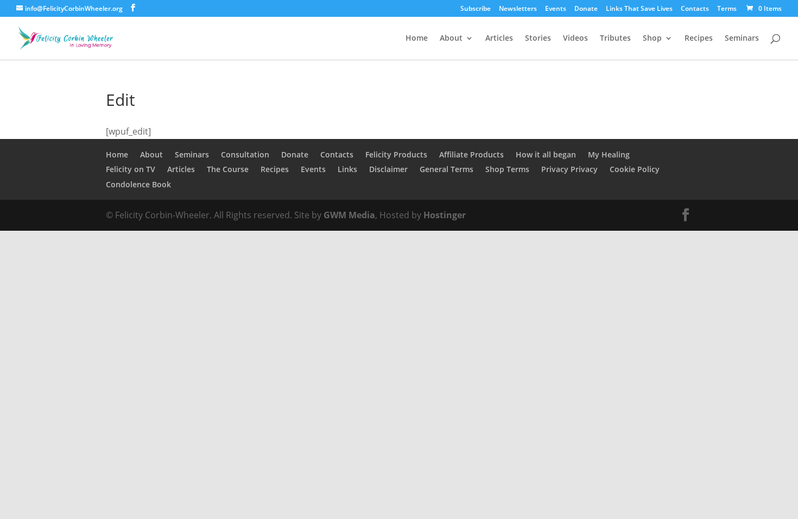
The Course (228, 169)
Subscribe (475, 9)
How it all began (546, 154)
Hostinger (444, 215)
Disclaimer (388, 169)
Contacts (695, 9)
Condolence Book (138, 184)
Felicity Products (396, 154)
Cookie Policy (635, 169)
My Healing (609, 154)
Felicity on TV (130, 169)
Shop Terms (507, 169)
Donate (586, 9)
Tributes (615, 38)
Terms (727, 9)
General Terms (446, 169)
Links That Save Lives (639, 9)
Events (555, 9)
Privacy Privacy (569, 169)
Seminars (742, 38)
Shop (652, 38)
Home (417, 38)
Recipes (699, 38)
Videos (575, 38)
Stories (538, 38)
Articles (499, 38)
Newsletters (518, 9)
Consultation (245, 154)
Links (347, 169)
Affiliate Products (471, 154)
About (451, 38)
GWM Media (348, 215)
